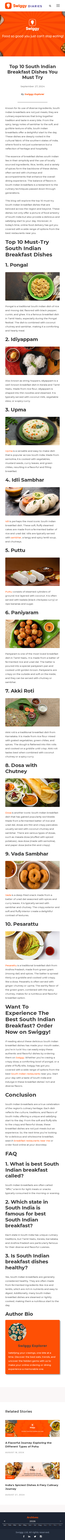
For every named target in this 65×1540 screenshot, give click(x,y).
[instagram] (41, 1536)
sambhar (16, 537)
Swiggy (20, 1057)
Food (9, 1435)
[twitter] (35, 1536)
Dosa (8, 812)
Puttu (8, 591)
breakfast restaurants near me (32, 1140)
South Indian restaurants (25, 1073)
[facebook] (23, 1536)
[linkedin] (29, 1536)
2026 (32, 1521)
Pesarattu (11, 965)
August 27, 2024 (15, 1494)
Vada (8, 895)
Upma (9, 451)
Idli (7, 521)
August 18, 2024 (14, 1452)
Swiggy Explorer (34, 94)
